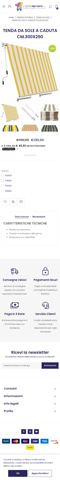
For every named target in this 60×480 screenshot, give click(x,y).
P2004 (8, 175)
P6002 (8, 190)
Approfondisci (40, 473)
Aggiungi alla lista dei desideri (5, 201)
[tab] (22, 216)
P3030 (8, 185)
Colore (5, 170)
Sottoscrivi (50, 365)
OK (18, 473)
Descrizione (22, 216)
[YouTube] (36, 431)
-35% (52, 48)
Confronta (13, 201)
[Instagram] (30, 431)
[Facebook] (23, 431)
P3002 (8, 180)
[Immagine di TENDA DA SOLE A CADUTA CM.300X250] (30, 72)
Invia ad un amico (21, 201)
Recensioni (38, 216)
